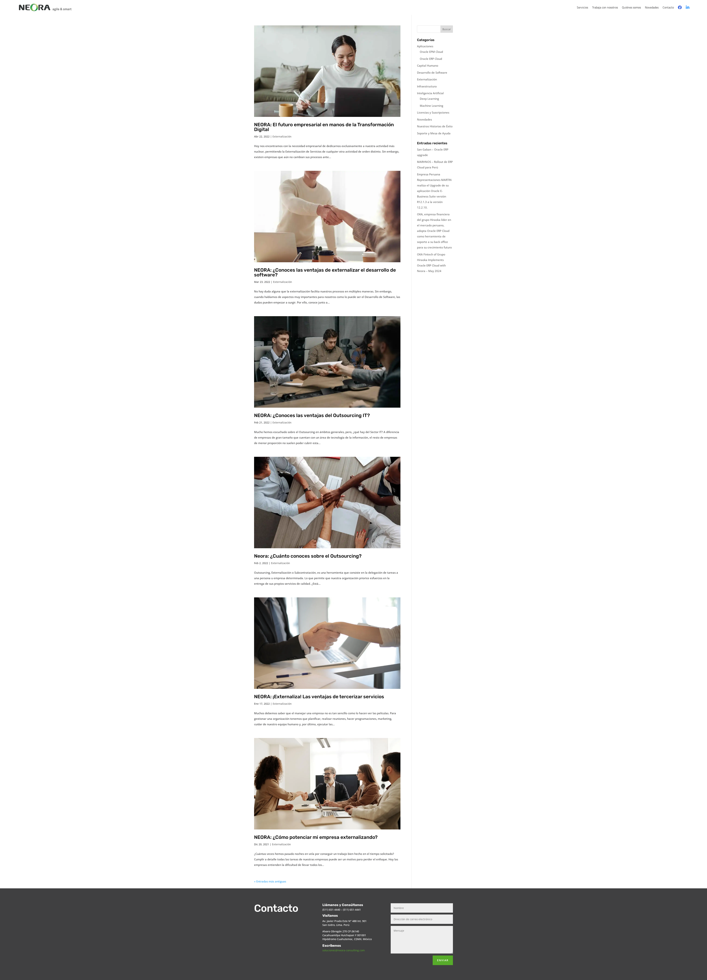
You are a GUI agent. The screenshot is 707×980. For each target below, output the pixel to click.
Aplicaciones (425, 46)
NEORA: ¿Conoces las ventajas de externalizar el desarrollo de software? (325, 272)
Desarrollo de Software (432, 72)
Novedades (652, 7)
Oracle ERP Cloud (431, 59)
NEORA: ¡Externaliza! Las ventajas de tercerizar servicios (319, 697)
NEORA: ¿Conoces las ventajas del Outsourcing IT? (312, 415)
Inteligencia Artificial (430, 93)
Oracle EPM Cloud (431, 52)
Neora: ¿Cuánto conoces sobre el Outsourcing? (308, 556)
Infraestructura (427, 86)
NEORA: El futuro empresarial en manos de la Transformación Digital (324, 127)
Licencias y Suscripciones (433, 112)
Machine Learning (431, 105)
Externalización (281, 136)
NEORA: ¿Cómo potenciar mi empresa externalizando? (316, 837)
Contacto (668, 7)
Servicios (582, 7)
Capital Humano (427, 65)
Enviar (443, 960)
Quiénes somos (631, 7)
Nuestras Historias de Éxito (435, 126)
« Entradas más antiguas (270, 881)
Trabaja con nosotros (605, 7)
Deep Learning (429, 98)
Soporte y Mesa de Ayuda (434, 133)
